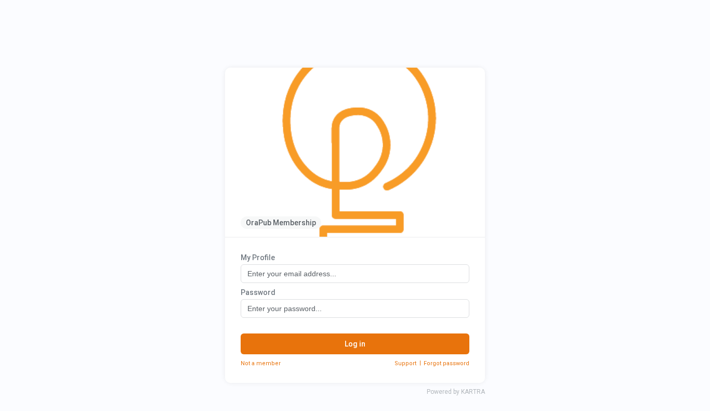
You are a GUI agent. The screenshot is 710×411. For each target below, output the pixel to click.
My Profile (258, 257)
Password (258, 292)
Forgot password (446, 363)
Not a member (261, 363)
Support (405, 363)
